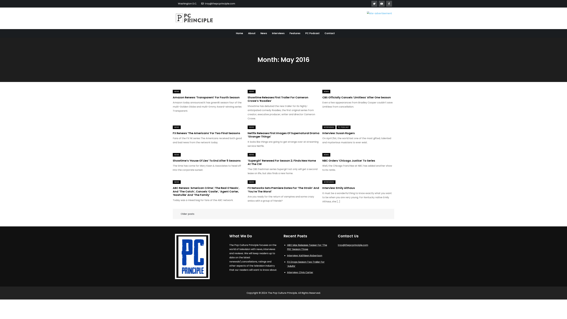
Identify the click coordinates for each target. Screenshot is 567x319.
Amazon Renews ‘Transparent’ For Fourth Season (206, 97)
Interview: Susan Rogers (338, 133)
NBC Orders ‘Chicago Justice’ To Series (348, 160)
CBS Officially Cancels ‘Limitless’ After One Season (356, 97)
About (251, 33)
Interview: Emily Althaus (338, 188)
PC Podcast (312, 33)
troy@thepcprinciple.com (220, 3)
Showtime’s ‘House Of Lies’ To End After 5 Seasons (207, 160)
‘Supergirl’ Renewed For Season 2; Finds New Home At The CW (282, 162)
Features (295, 33)
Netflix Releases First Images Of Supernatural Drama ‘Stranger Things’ (283, 134)
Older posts (187, 214)
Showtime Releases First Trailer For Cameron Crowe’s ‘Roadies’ (278, 99)
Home (239, 33)
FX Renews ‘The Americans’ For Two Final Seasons (206, 133)
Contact (330, 33)
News (263, 33)
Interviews (278, 33)
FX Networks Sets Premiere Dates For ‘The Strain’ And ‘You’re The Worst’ (283, 189)
